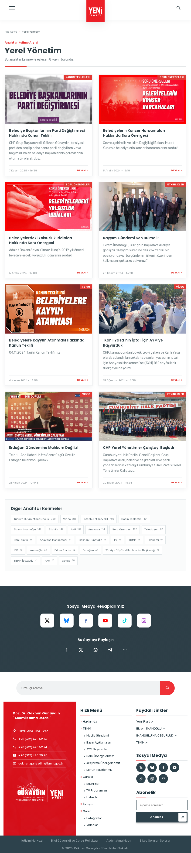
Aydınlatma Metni (118, 840)
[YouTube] (105, 621)
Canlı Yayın (23, 540)
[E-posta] (163, 778)
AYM (50, 560)
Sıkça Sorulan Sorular (155, 840)
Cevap (68, 560)
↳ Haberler (91, 797)
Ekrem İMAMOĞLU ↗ (150, 728)
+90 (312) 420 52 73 (32, 739)
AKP (76, 529)
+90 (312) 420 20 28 (33, 755)
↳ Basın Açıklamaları (97, 742)
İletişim (86, 804)
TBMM (134, 540)
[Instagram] (144, 621)
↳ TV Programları (95, 790)
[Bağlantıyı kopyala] (125, 650)
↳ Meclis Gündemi (96, 735)
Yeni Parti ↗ (144, 721)
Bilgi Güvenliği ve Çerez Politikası (74, 840)
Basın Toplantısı (134, 519)
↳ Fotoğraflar (92, 818)
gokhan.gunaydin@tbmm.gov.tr (40, 763)
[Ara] (167, 688)
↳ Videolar (90, 825)
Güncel (86, 776)
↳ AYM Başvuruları (96, 749)
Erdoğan (90, 550)
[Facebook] (86, 621)
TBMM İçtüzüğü (25, 560)
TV (117, 540)
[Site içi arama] (178, 8)
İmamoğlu (38, 550)
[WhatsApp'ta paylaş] (95, 650)
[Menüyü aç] (12, 8)
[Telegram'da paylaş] (110, 650)
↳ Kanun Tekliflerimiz (97, 769)
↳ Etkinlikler (91, 783)
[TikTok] (125, 621)
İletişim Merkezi (31, 840)
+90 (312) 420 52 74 (32, 747)
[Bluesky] (67, 621)
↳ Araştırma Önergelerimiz (101, 763)
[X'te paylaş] (81, 650)
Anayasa (96, 529)
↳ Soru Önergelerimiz (98, 756)
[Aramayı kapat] (183, 24)
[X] (47, 621)
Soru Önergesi (124, 529)
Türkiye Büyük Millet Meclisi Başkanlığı (133, 550)
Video (69, 519)
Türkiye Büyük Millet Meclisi (35, 519)
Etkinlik (56, 529)
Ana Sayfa (11, 31)
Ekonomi (155, 540)
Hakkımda (88, 721)
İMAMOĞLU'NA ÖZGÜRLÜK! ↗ (156, 735)
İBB (18, 550)
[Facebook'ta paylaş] (66, 650)
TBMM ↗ (142, 742)
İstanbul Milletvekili (98, 519)
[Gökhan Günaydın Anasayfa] (95, 11)
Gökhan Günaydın (92, 540)
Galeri (85, 811)
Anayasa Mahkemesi (55, 540)
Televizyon (153, 529)
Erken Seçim (65, 550)
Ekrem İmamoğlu (27, 529)
